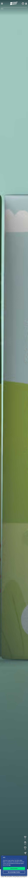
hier (10, 865)
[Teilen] (25, 853)
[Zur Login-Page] (26, 3)
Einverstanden (14, 868)
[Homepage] (14, 3)
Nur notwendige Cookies (14, 872)
